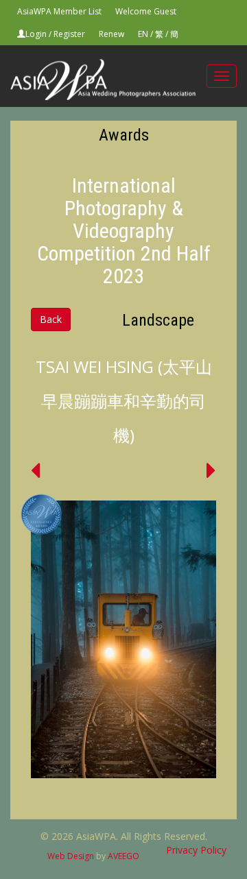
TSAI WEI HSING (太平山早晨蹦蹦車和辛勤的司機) (124, 400)
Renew (111, 34)
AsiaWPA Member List (59, 11)
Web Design (70, 856)
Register (69, 34)
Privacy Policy (196, 849)
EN (143, 34)
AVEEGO (123, 856)
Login (36, 34)
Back (51, 319)
